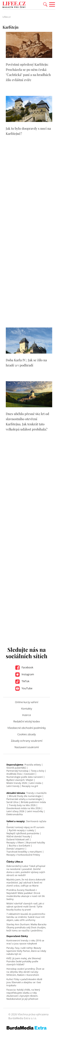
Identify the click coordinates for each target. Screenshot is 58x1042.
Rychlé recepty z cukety (21, 830)
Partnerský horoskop (17, 770)
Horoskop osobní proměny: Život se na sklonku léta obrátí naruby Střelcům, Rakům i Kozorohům (25, 971)
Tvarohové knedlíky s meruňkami (24, 851)
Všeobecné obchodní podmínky (26, 728)
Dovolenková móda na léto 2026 (23, 808)
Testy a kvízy (37, 770)
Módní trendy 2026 (16, 782)
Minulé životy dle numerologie (25, 796)
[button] (45, 4)
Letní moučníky (35, 811)
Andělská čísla (14, 773)
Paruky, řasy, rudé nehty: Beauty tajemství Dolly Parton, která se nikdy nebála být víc (26, 950)
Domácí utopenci (15, 848)
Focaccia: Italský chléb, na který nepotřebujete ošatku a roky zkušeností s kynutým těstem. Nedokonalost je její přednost (23, 994)
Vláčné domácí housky (18, 836)
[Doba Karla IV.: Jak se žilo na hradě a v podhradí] (29, 352)
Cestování (29, 773)
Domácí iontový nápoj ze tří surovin (25, 827)
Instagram (27, 674)
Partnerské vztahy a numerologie (24, 799)
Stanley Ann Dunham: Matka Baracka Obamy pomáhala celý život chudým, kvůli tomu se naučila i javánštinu (26, 927)
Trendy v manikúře (36, 792)
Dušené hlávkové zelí (17, 839)
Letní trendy (12, 786)
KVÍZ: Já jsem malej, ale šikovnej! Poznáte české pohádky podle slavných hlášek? (23, 961)
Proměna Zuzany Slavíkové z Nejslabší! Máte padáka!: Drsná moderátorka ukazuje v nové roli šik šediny (25, 894)
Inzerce (26, 715)
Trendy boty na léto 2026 (22, 805)
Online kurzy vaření (26, 702)
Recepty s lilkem (15, 842)
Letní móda (35, 782)
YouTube (26, 688)
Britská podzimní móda (33, 802)
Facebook (27, 667)
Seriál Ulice (12, 802)
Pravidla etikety (32, 764)
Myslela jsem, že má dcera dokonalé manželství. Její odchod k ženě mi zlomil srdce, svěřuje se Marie (25, 882)
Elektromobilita (14, 814)
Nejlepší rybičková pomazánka (22, 833)
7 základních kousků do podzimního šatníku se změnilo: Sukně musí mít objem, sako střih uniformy (25, 917)
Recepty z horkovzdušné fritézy (23, 854)
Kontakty (26, 708)
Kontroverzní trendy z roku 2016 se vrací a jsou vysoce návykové (25, 942)
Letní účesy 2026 (15, 811)
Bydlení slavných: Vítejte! (19, 779)
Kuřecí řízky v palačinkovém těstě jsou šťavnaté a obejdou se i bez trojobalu (24, 982)
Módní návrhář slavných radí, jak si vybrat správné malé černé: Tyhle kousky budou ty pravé (25, 906)
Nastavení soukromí (27, 747)
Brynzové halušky (35, 842)
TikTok (25, 681)
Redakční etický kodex (26, 721)
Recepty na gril (30, 786)
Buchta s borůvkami (19, 845)
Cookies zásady (26, 734)
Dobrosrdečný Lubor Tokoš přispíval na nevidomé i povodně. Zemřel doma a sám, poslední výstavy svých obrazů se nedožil (25, 870)
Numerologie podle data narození (24, 776)
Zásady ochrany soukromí (26, 740)
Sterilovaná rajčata (36, 821)
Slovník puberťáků (16, 767)
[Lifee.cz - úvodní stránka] (14, 5)
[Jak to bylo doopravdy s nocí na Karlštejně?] (29, 121)
